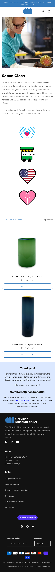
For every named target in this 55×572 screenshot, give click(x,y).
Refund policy (34, 563)
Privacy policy (46, 563)
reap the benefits (23, 400)
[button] (5, 11)
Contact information (43, 566)
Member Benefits (12, 484)
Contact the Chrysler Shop (17, 490)
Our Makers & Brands (14, 502)
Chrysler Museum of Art (17, 562)
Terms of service (13, 566)
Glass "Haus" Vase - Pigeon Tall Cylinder (27, 345)
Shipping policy (27, 566)
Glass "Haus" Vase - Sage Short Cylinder (27, 277)
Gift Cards (9, 496)
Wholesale (9, 507)
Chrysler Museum (13, 479)
